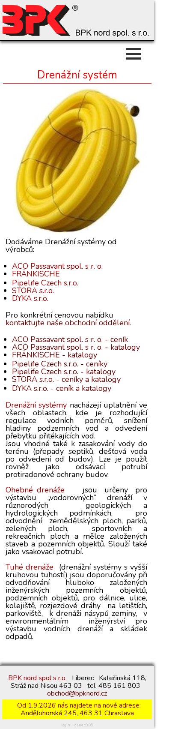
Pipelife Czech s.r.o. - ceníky (59, 364)
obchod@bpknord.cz (77, 693)
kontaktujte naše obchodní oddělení (68, 323)
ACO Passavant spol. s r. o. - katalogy (76, 347)
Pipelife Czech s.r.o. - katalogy (64, 371)
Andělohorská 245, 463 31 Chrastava (77, 713)
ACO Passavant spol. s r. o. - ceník (70, 339)
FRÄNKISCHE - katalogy (54, 355)
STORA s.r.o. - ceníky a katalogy (66, 379)
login (65, 725)
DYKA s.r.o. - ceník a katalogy (61, 388)
